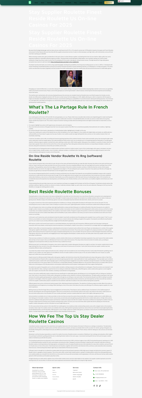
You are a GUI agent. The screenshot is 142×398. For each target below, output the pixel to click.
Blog (75, 2)
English (122, 1)
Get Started (109, 2)
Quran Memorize (84, 2)
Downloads (68, 2)
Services (49, 2)
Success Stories (58, 2)
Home (36, 2)
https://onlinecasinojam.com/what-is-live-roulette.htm (65, 62)
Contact (93, 2)
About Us (54, 372)
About (42, 2)
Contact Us (55, 379)
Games (100, 2)
